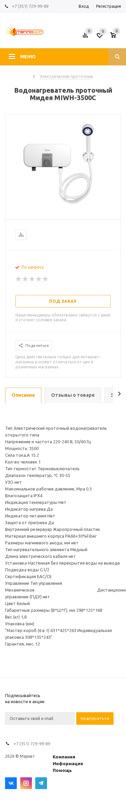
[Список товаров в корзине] (116, 37)
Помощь (62, 770)
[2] (25, 279)
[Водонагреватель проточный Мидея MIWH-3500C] (63, 207)
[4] (39, 279)
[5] (45, 279)
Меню (28, 56)
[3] (32, 279)
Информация (68, 763)
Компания (64, 756)
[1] (18, 279)
